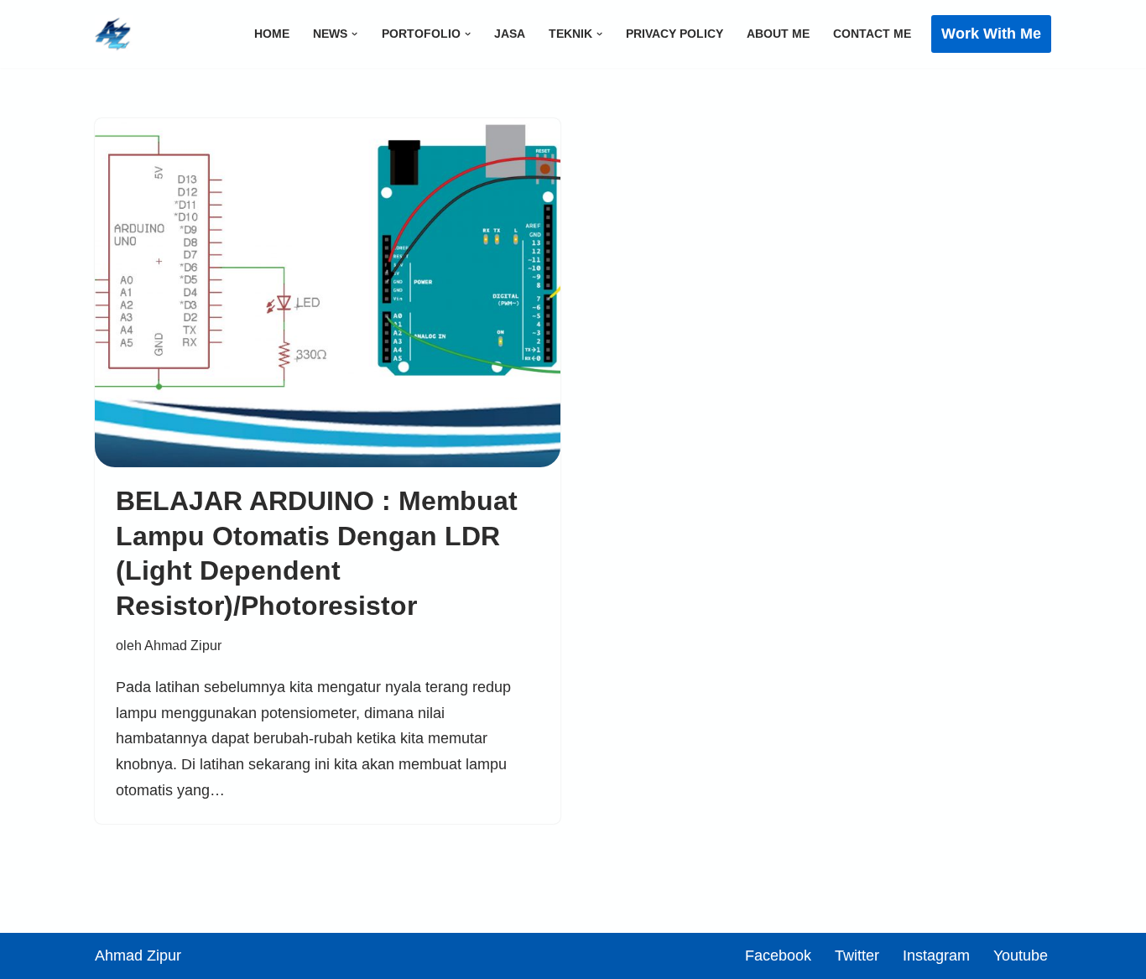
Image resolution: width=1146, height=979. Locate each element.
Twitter (857, 955)
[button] (354, 34)
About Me (778, 33)
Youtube (1020, 955)
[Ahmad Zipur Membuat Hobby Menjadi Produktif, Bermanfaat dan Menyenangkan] (114, 34)
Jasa (509, 33)
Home (271, 33)
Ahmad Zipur (182, 645)
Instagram (936, 955)
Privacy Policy (674, 33)
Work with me (991, 33)
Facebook (778, 955)
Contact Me (872, 33)
